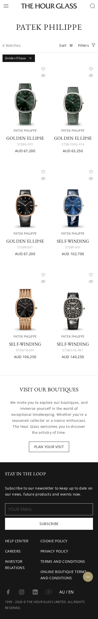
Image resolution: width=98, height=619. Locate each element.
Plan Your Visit (49, 446)
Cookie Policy (53, 541)
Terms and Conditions (62, 561)
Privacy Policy (54, 551)
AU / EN (66, 592)
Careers (13, 551)
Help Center (17, 541)
